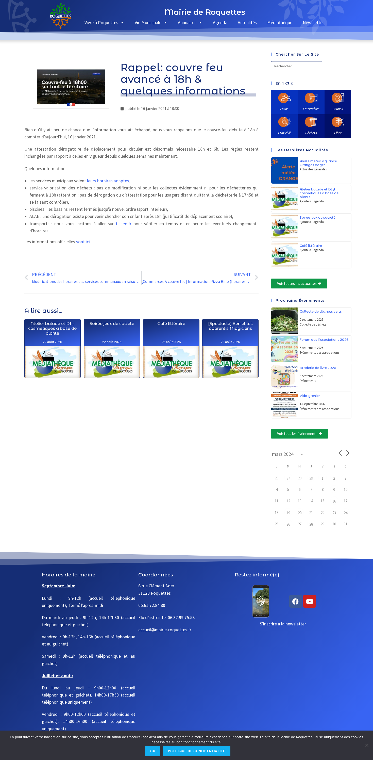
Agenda (220, 22)
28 (311, 524)
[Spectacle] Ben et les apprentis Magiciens (230, 326)
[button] (299, 283)
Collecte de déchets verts (321, 311)
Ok (152, 751)
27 (288, 478)
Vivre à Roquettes (101, 22)
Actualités (247, 22)
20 (299, 512)
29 (311, 478)
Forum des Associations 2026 (324, 340)
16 (334, 501)
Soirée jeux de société (111, 323)
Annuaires (187, 22)
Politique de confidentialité (196, 751)
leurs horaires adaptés (108, 181)
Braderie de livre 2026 (318, 368)
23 (334, 512)
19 (288, 512)
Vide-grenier (310, 396)
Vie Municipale (148, 22)
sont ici (83, 242)
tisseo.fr (123, 224)
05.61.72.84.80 (151, 605)
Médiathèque (279, 22)
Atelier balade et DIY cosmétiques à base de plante (52, 328)
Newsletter (313, 22)
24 (345, 512)
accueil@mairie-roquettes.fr (164, 630)
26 (288, 524)
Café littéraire (171, 323)
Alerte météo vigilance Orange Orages (318, 163)
